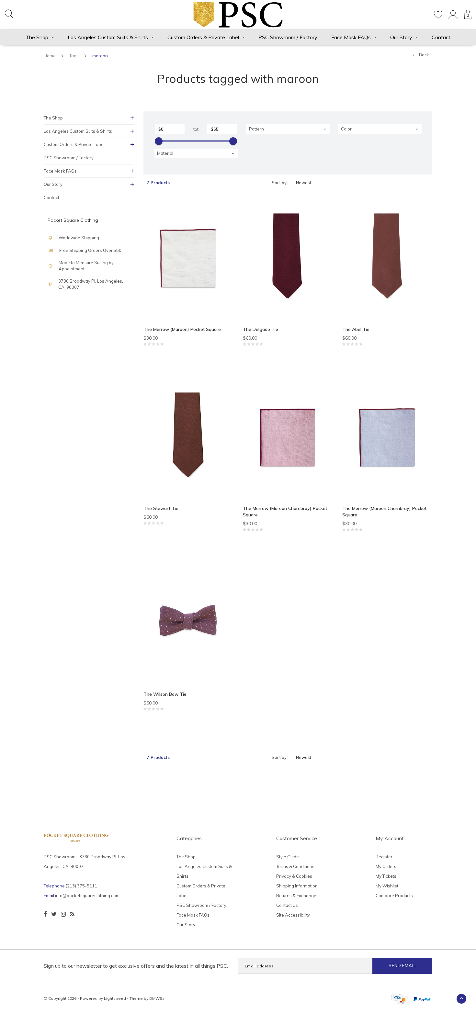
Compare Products (394, 895)
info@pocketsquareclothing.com (87, 895)
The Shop (37, 37)
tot (195, 129)
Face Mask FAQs (351, 37)
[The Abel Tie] (387, 258)
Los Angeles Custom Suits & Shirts (108, 37)
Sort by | (280, 182)
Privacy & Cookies (294, 876)
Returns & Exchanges (297, 895)
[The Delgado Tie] (288, 258)
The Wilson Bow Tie (165, 694)
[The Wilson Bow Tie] (188, 623)
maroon (100, 55)
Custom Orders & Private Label (203, 37)
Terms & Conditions (295, 866)
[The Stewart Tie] (188, 437)
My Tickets (386, 876)
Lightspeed (115, 998)
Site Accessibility (293, 915)
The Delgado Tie (260, 329)
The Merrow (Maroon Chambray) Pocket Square (285, 511)
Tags (74, 55)
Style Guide (287, 856)
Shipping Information (297, 885)
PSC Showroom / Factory (287, 37)
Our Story (401, 37)
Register (384, 856)
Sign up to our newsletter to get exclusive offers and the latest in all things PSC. (136, 966)
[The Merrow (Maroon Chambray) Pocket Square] (288, 437)
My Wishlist (387, 885)
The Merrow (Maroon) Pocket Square (182, 329)
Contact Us (287, 905)
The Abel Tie (355, 329)
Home (50, 55)
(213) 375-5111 (81, 885)
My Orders (386, 866)
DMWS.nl (157, 998)
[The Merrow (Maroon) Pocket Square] (188, 258)
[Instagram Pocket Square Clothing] (63, 914)
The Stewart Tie (160, 508)
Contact (441, 37)
